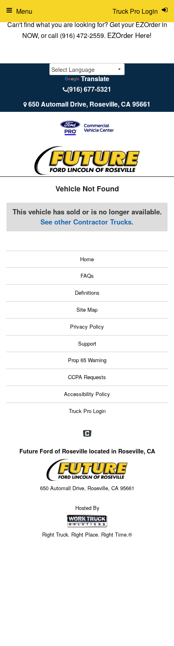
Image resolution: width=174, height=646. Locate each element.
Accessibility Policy (87, 394)
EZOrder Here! (129, 35)
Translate (95, 78)
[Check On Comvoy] (87, 434)
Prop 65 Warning (87, 360)
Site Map (87, 309)
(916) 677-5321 (89, 89)
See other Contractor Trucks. (87, 222)
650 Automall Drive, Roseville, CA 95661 (89, 104)
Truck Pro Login (87, 411)
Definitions (87, 292)
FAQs (87, 275)
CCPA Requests (87, 377)
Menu (24, 11)
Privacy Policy (87, 326)
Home (87, 259)
